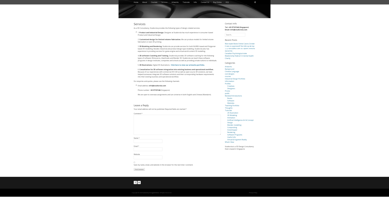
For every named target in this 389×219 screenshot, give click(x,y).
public (227, 93)
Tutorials (186, 2)
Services (164, 2)
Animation (231, 118)
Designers (231, 88)
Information (229, 81)
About (144, 2)
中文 (227, 2)
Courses (154, 2)
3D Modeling (232, 115)
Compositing (232, 127)
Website (137, 154)
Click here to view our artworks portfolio (187, 65)
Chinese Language (232, 71)
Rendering (231, 132)
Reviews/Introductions (233, 96)
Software (230, 101)
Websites (230, 103)
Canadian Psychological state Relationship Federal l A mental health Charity (239, 55)
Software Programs (234, 135)
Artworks (175, 2)
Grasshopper (232, 130)
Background (229, 69)
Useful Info (231, 137)
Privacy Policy (253, 193)
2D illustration (232, 113)
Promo (227, 91)
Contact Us (205, 2)
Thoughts (228, 108)
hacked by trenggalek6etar (151, 193)
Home (136, 2)
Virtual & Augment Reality (237, 139)
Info (195, 2)
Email (136, 146)
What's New (229, 142)
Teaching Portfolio (232, 105)
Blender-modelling (234, 125)
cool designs (229, 74)
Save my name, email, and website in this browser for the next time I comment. (163, 165)
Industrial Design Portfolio (235, 79)
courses (228, 76)
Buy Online (217, 2)
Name (137, 138)
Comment (138, 113)
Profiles (228, 84)
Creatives (230, 86)
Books (229, 98)
